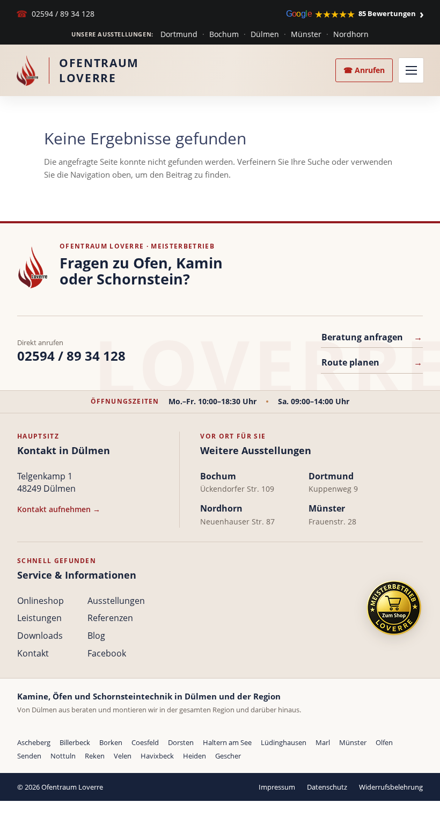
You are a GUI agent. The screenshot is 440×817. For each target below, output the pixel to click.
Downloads (40, 635)
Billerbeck (75, 742)
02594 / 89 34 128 (55, 14)
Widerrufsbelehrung (391, 787)
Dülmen (265, 34)
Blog (96, 635)
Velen (122, 756)
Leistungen (39, 618)
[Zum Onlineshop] (394, 608)
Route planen (371, 362)
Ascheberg (33, 742)
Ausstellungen (116, 601)
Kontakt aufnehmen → (58, 509)
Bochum (224, 34)
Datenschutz (327, 787)
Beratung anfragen (371, 337)
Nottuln (63, 756)
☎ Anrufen (364, 70)
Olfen (384, 742)
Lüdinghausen (283, 742)
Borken (110, 742)
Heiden (194, 756)
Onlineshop (40, 601)
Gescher (228, 756)
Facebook (106, 653)
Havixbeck (157, 756)
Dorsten (181, 742)
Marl (323, 742)
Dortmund (178, 34)
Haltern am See (227, 742)
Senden (29, 756)
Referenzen (110, 618)
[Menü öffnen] (411, 70)
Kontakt (33, 653)
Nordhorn (351, 34)
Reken (95, 756)
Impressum (277, 787)
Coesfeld (145, 742)
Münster (306, 34)
